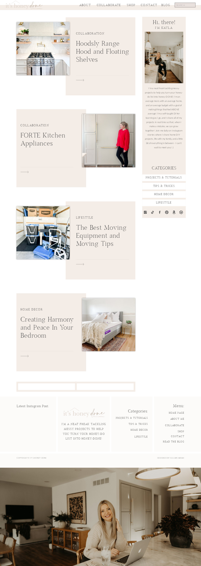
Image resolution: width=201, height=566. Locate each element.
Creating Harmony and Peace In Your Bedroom (47, 327)
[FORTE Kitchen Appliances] (108, 140)
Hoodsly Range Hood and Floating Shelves (102, 51)
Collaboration (90, 33)
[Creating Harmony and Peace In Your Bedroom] (108, 324)
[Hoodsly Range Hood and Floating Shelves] (43, 48)
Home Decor (31, 309)
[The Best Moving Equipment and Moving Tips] (43, 232)
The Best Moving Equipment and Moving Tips (101, 236)
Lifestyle (84, 217)
